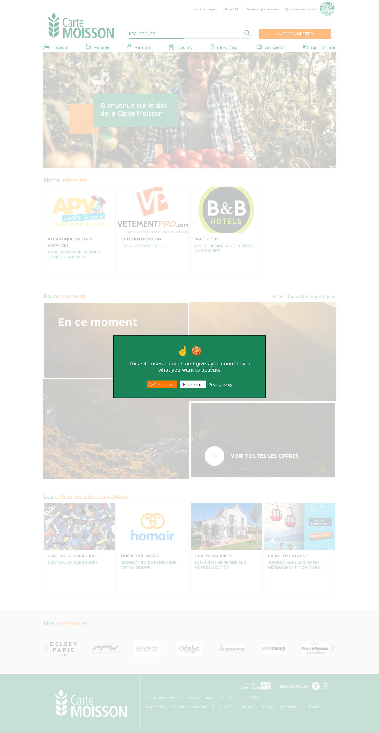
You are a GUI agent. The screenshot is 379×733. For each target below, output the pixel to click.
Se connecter (297, 33)
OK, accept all (162, 384)
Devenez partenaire (262, 9)
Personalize (193, 384)
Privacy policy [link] (220, 384)
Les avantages (205, 9)
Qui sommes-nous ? (301, 9)
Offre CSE (231, 9)
